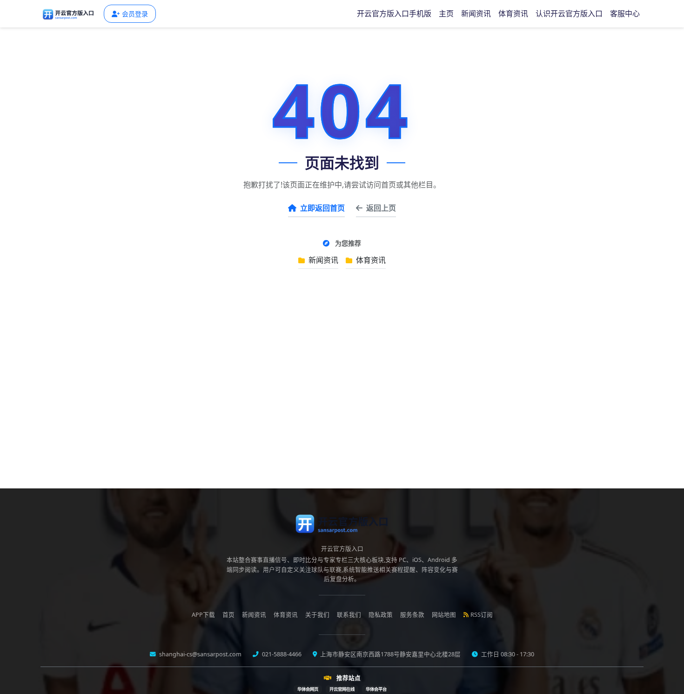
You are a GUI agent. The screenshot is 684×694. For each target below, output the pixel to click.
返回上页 (381, 208)
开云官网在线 (342, 689)
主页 (446, 13)
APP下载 (203, 615)
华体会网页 (307, 689)
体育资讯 (513, 13)
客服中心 (625, 13)
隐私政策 (381, 615)
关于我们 (317, 615)
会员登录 (135, 13)
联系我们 (349, 615)
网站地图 (444, 615)
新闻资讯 (476, 13)
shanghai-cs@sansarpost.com (199, 654)
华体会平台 (376, 689)
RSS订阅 (481, 615)
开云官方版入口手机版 (394, 13)
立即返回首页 (322, 208)
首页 (228, 615)
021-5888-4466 (281, 654)
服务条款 (412, 615)
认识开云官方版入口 (569, 13)
